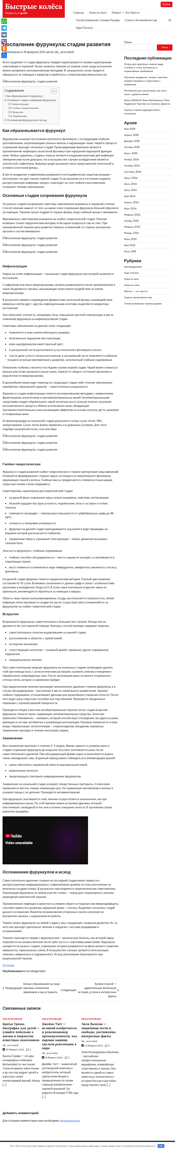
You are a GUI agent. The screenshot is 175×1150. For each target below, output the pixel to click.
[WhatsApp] (4, 21)
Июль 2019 (130, 251)
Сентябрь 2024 (133, 171)
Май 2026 (129, 129)
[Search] (169, 20)
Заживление (20, 116)
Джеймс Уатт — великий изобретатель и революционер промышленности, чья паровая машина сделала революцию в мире (59, 1036)
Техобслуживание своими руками (98, 20)
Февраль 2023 (132, 227)
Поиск (128, 42)
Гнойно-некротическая (25, 108)
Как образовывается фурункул (24, 96)
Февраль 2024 (132, 214)
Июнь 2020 (130, 239)
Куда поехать (84, 28)
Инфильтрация (20, 104)
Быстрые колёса (33, 6)
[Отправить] (4, 55)
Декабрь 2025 (132, 141)
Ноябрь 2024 (131, 159)
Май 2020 (129, 245)
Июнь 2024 (130, 190)
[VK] (4, 34)
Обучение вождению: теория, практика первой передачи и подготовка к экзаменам (145, 81)
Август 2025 (130, 153)
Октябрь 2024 (132, 165)
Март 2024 (130, 208)
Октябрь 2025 (132, 147)
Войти (166, 4)
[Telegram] (4, 28)
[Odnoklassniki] (4, 48)
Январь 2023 (131, 233)
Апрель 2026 (131, 135)
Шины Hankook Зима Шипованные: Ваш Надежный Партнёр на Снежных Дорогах (147, 101)
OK (161, 1146)
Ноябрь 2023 (131, 221)
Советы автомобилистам (141, 20)
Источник (8, 965)
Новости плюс (132, 285)
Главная (78, 13)
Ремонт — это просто (126, 13)
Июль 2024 (130, 184)
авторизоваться (70, 1121)
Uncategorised (35, 971)
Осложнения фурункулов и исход (27, 120)
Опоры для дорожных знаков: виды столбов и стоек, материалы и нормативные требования (143, 67)
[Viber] (4, 41)
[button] (52, 91)
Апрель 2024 (131, 202)
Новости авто (98, 13)
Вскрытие (18, 112)
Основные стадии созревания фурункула (31, 100)
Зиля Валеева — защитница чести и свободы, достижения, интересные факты (98, 1030)
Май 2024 (130, 196)
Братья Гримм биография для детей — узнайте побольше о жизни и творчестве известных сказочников (21, 1032)
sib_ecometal (64, 52)
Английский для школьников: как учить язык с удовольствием (145, 92)
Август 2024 (131, 178)
